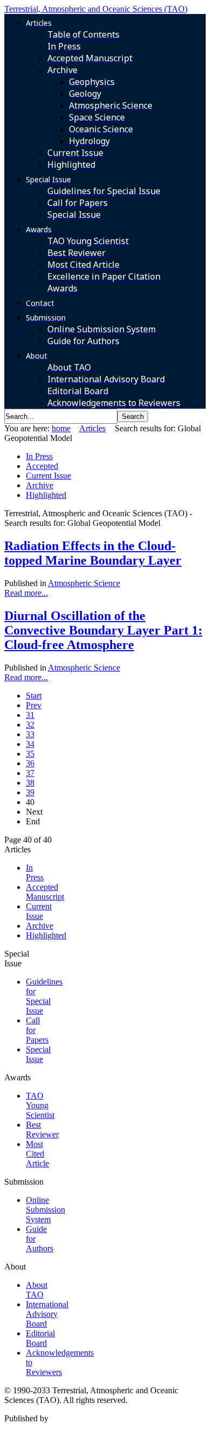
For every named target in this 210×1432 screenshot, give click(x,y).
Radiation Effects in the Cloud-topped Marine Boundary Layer (92, 553)
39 (30, 792)
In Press (39, 456)
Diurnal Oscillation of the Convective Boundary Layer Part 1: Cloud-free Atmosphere (103, 630)
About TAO (36, 1289)
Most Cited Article (37, 1153)
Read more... (26, 592)
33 (30, 734)
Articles (92, 428)
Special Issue (38, 1054)
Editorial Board (40, 1338)
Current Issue (48, 475)
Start (33, 695)
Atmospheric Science (84, 583)
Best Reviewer (42, 1129)
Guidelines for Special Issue (44, 996)
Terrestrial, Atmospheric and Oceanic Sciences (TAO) (95, 8)
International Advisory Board (47, 1314)
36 (30, 763)
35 (30, 753)
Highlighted (46, 495)
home (61, 428)
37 (30, 773)
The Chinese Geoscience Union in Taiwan (123, 1418)
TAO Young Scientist (40, 1105)
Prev (33, 705)
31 (30, 714)
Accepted (42, 466)
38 (30, 782)
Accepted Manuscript (45, 891)
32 (30, 724)
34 (30, 744)
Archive (39, 485)
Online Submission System (45, 1209)
